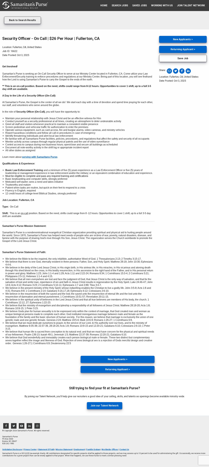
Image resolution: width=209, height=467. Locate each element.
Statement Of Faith (46, 449)
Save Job (182, 58)
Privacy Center (30, 449)
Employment (79, 449)
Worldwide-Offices (110, 449)
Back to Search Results (22, 20)
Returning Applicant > (117, 369)
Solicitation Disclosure (12, 449)
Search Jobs (120, 5)
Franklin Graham (93, 449)
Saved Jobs (139, 5)
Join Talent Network (191, 5)
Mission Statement (64, 449)
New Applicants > (117, 359)
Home (103, 5)
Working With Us (162, 5)
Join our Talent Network (105, 405)
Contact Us (124, 449)
